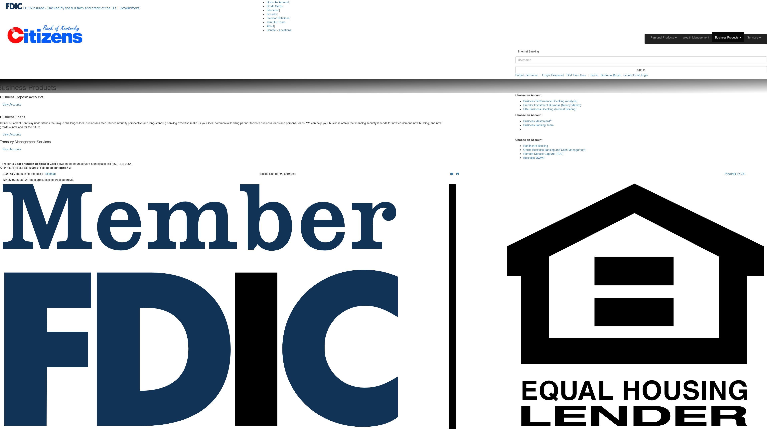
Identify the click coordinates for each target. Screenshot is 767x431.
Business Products (727, 37)
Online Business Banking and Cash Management (554, 150)
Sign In (641, 70)
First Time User (576, 75)
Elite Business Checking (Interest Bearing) (549, 109)
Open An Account (278, 2)
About (270, 26)
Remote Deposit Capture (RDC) (543, 154)
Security (272, 14)
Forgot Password (553, 75)
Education (273, 10)
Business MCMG (533, 158)
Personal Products (663, 37)
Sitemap (50, 174)
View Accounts (13, 104)
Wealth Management (696, 37)
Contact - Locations (279, 30)
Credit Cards (275, 6)
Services (753, 37)
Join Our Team (276, 22)
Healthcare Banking (535, 146)
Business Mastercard (537, 121)
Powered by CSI (735, 174)
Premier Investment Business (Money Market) (552, 105)
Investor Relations (278, 18)
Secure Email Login (635, 75)
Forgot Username (526, 75)
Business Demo (611, 75)
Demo (594, 75)
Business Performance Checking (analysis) (550, 101)
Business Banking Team (538, 125)
